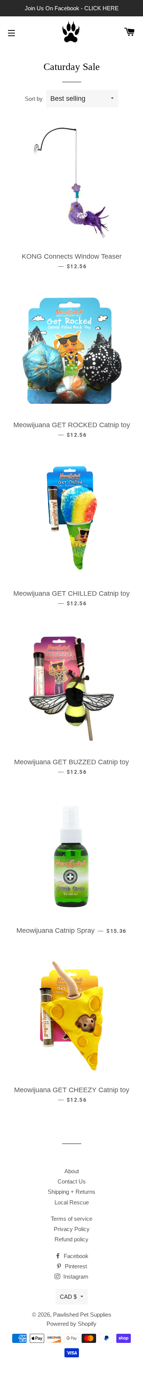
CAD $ (68, 1296)
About (71, 1171)
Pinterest (75, 1266)
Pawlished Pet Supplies (82, 1314)
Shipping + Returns (71, 1191)
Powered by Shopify (71, 1323)
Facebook (75, 1256)
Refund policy (71, 1239)
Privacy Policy (72, 1229)
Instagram (75, 1276)
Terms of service (71, 1218)
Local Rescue (72, 1202)
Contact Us (72, 1181)
